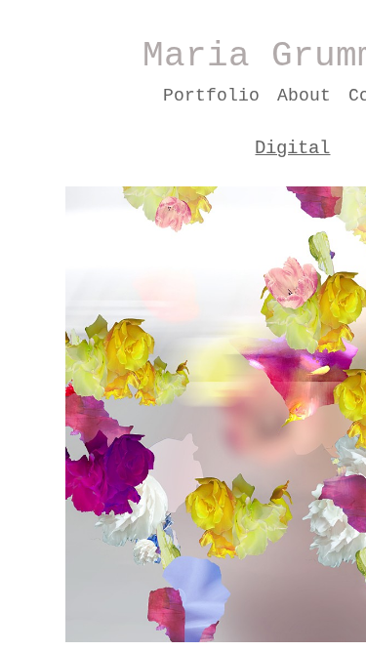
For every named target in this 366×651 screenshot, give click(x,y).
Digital (292, 148)
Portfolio (211, 95)
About (304, 95)
